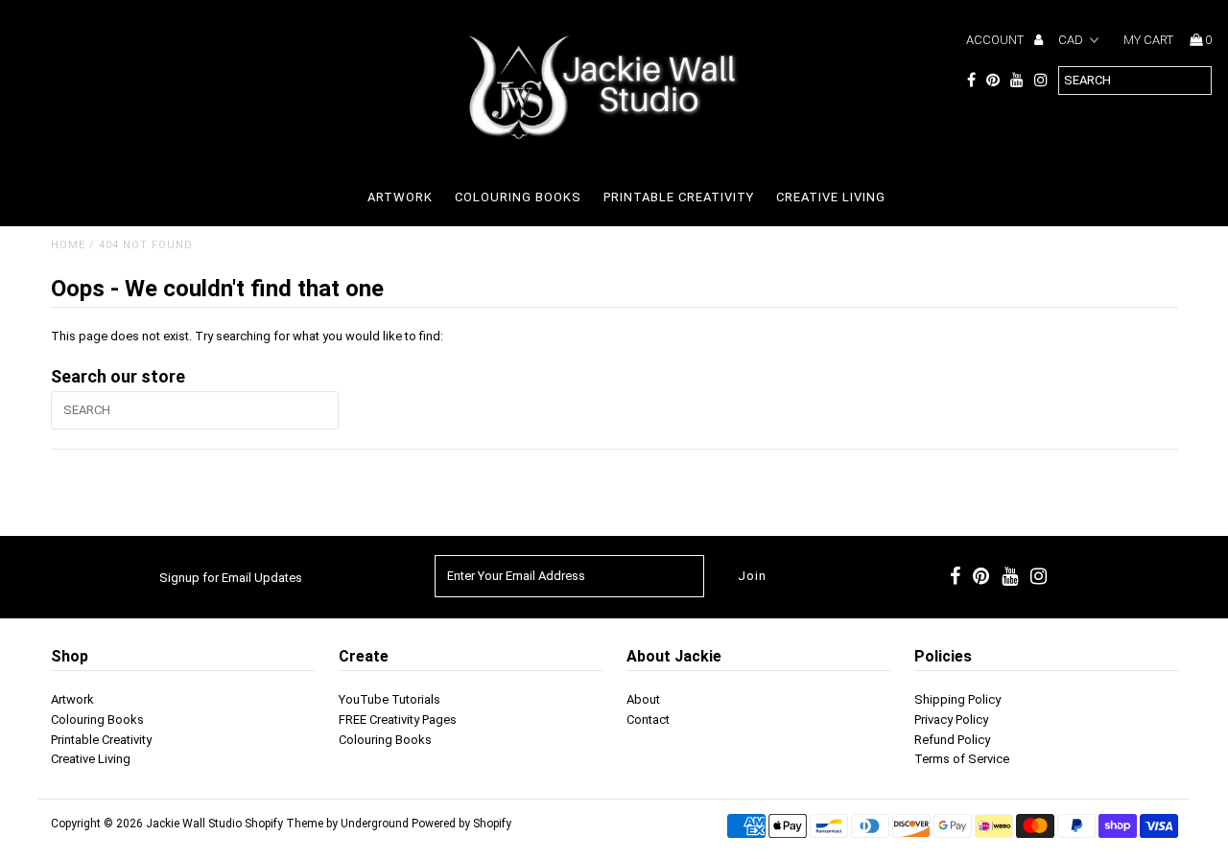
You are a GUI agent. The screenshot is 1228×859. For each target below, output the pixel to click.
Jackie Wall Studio (194, 823)
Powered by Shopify (461, 823)
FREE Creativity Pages (398, 719)
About (643, 699)
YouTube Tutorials (389, 699)
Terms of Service (961, 759)
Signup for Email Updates (230, 577)
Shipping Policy (957, 699)
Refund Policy (952, 739)
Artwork (400, 197)
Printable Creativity (678, 197)
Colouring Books (518, 197)
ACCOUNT (996, 40)
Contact (648, 719)
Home (68, 245)
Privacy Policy (951, 719)
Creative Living (831, 197)
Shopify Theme (284, 823)
